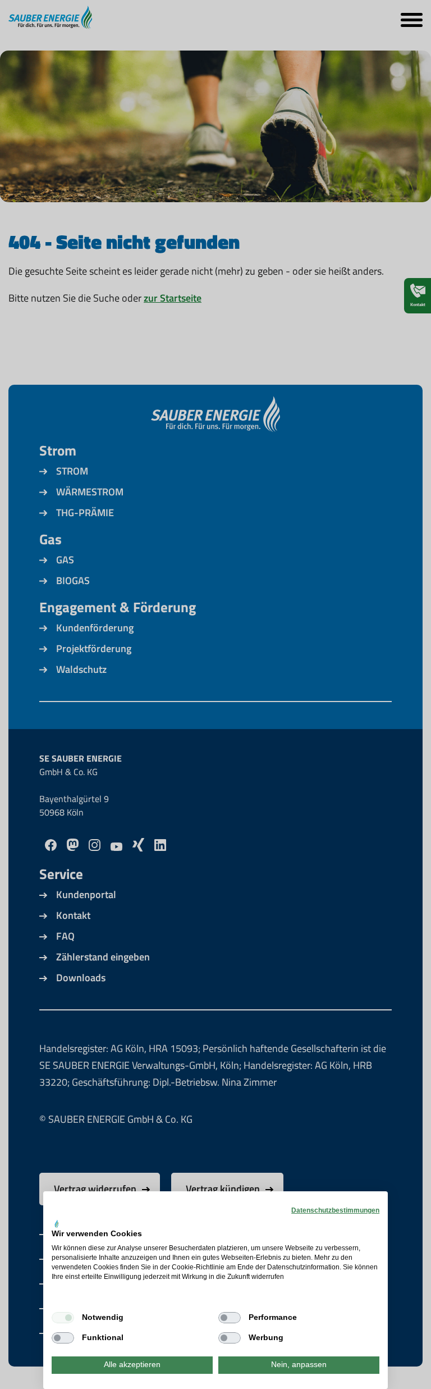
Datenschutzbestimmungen (335, 1210)
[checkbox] (63, 1317)
